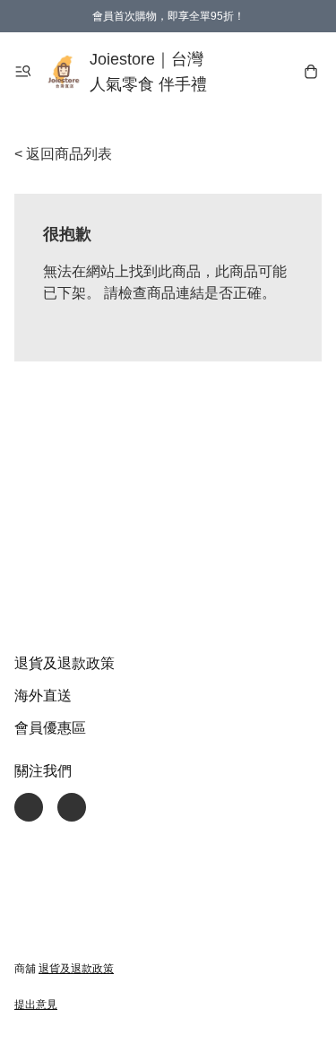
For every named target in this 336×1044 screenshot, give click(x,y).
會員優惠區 (50, 727)
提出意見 (35, 1004)
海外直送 (43, 695)
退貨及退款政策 (64, 663)
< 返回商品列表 (63, 153)
